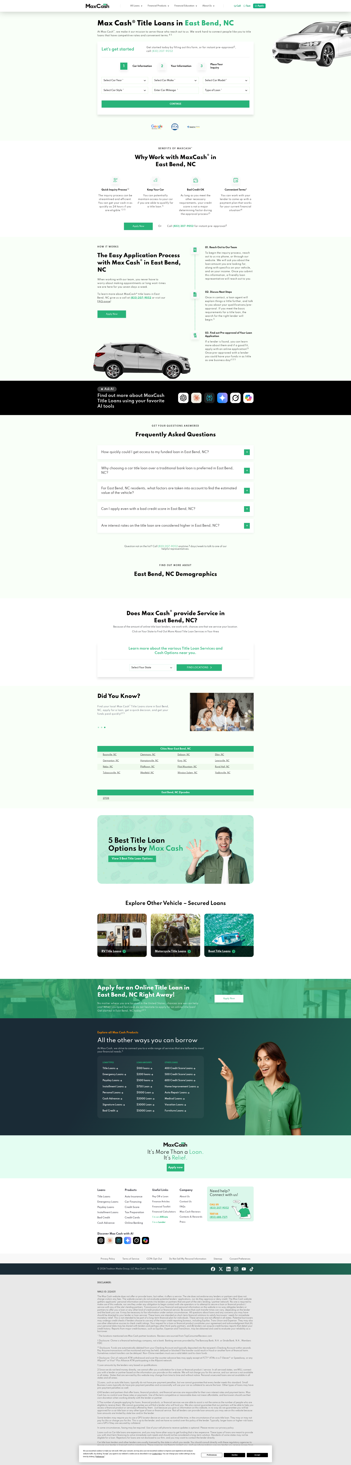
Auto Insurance (133, 1196)
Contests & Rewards (191, 1217)
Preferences (212, 1455)
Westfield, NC (147, 773)
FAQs (183, 1207)
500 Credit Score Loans (179, 1074)
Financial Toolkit (161, 1207)
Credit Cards (132, 1217)
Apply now (175, 1167)
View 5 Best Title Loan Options (132, 858)
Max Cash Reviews (190, 1212)
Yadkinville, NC (222, 773)
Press (183, 1222)
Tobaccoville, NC (111, 773)
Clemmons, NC (147, 755)
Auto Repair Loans (176, 1092)
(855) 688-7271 (218, 1217)
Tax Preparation (134, 1212)
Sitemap (218, 1259)
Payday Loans (111, 1080)
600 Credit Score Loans (179, 1080)
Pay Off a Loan (160, 1196)
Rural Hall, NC (222, 767)
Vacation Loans (174, 1104)
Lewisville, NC (222, 761)
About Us (207, 6)
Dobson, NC (184, 755)
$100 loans (143, 1068)
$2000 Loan (144, 1098)
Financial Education (184, 6)
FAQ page (103, 301)
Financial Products (157, 6)
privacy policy (226, 1428)
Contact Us (186, 1202)
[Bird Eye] (193, 127)
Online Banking (134, 1223)
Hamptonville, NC (149, 761)
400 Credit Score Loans (179, 1068)
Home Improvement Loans (180, 1086)
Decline (234, 1455)
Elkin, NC (219, 755)
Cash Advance (111, 1098)
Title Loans (109, 1068)
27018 (106, 798)
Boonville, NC (110, 755)
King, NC (182, 761)
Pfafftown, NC (147, 767)
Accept (257, 1455)
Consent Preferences (240, 1259)
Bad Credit (109, 1111)
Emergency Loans (113, 1074)
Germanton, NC (111, 761)
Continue (175, 104)
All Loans (135, 6)
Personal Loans (112, 1092)
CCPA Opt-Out (154, 1259)
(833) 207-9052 (162, 51)
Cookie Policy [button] (157, 1454)
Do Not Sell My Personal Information (187, 1259)
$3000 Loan (144, 1104)
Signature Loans (112, 1104)
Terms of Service (130, 1259)
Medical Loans (173, 1098)
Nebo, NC (108, 767)
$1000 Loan (144, 1092)
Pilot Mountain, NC (187, 767)
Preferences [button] (100, 1457)
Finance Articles (161, 1202)
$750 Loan (143, 1086)
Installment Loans (113, 1086)
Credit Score (132, 1207)
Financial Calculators (164, 1212)
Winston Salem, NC (187, 773)
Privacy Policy (108, 1259)
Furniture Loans (174, 1111)
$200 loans (143, 1074)
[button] (175, 452)
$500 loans (143, 1080)
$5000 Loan (144, 1111)
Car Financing (133, 1202)
